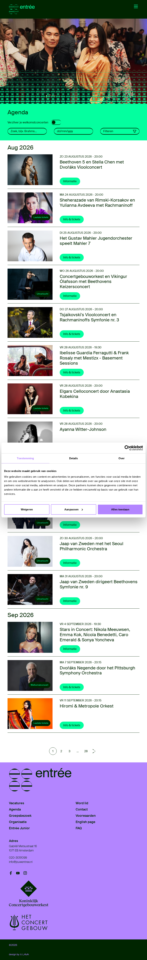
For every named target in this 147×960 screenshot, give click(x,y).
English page (85, 822)
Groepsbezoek (20, 816)
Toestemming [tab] (25, 458)
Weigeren (27, 509)
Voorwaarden (86, 816)
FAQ (79, 828)
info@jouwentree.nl (20, 862)
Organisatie (18, 822)
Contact (82, 809)
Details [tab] (73, 458)
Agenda (15, 809)
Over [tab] (121, 458)
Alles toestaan (120, 509)
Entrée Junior (19, 828)
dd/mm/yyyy (65, 131)
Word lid (82, 803)
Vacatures (16, 803)
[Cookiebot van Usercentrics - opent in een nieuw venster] (127, 448)
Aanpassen (71, 509)
